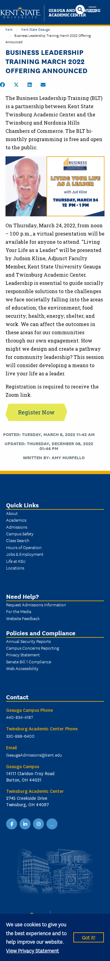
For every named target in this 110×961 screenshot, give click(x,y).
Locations (15, 567)
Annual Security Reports (28, 641)
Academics (16, 519)
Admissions (16, 526)
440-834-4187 (19, 717)
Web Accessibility (22, 668)
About (12, 513)
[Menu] (92, 10)
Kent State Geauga (35, 29)
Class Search (17, 540)
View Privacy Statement (32, 950)
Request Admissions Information (36, 604)
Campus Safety (20, 533)
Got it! (88, 937)
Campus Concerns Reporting (32, 647)
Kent (9, 29)
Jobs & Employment (24, 554)
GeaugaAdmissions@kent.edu (34, 754)
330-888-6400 (20, 735)
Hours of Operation (24, 547)
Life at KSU (15, 561)
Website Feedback (23, 618)
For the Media (18, 611)
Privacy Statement (23, 654)
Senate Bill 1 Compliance (28, 661)
